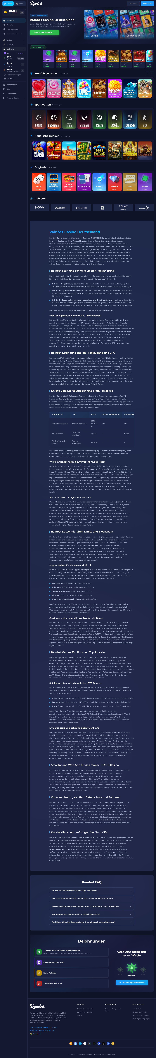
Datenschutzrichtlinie (140, 1015)
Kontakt (80, 1015)
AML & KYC (136, 1009)
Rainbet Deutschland (84, 1012)
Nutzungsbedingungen (141, 1019)
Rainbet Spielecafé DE (85, 1009)
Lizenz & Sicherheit (139, 1012)
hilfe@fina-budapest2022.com (43, 1030)
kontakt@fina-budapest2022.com (44, 1027)
